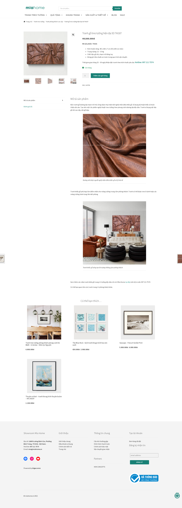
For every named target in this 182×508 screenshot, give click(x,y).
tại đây (127, 282)
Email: (33, 449)
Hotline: (31, 447)
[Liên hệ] (177, 495)
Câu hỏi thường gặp (101, 441)
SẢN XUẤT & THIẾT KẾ (96, 15)
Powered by (32, 468)
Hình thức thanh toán (102, 444)
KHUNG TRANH (73, 15)
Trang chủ (29, 22)
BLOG (114, 15)
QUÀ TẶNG (55, 15)
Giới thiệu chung (64, 441)
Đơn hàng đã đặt (135, 441)
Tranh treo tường (39, 22)
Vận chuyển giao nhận (101, 449)
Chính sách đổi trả (65, 447)
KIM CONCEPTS (99, 467)
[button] (73, 34)
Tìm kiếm (117, 8)
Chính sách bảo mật (101, 447)
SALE (122, 15)
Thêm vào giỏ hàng (100, 76)
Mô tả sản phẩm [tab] (29, 100)
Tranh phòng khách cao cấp (54, 22)
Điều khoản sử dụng (66, 444)
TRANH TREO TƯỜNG (35, 15)
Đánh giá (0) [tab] (28, 106)
